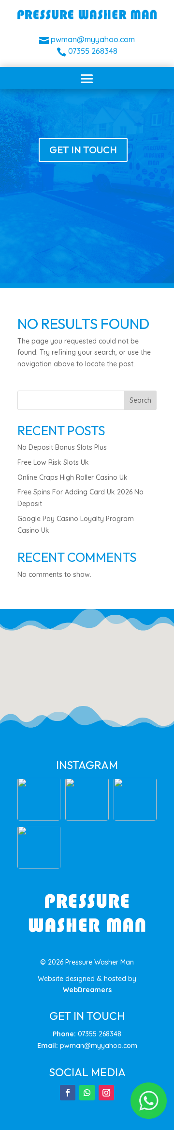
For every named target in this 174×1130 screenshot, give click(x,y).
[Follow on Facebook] (67, 1092)
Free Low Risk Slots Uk (53, 462)
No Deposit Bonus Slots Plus (62, 447)
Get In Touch (83, 150)
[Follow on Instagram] (106, 1092)
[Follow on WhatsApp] (87, 1092)
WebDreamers (87, 989)
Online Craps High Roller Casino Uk (72, 477)
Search (140, 400)
